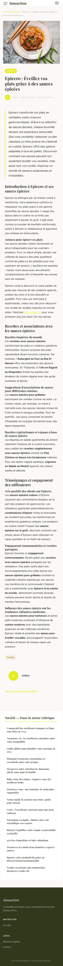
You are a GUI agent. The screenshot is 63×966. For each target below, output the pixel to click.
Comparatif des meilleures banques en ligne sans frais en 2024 (30, 730)
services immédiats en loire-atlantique (27, 840)
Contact (7, 947)
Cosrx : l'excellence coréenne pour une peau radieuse (30, 811)
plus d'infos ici (32, 312)
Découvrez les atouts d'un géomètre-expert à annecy (31, 849)
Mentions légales (11, 941)
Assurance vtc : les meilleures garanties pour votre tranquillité (31, 740)
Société (16, 12)
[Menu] (57, 3)
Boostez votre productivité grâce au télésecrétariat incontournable (25, 859)
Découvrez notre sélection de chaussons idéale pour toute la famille (28, 770)
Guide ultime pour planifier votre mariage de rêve (31, 750)
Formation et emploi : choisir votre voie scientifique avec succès (28, 821)
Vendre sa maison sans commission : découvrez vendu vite (26, 869)
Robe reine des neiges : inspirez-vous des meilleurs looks (29, 781)
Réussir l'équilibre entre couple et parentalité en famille (31, 832)
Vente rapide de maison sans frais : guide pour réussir (29, 801)
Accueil (6, 12)
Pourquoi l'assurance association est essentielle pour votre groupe (26, 760)
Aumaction (14, 3)
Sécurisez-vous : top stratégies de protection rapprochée (30, 791)
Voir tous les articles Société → (22, 691)
